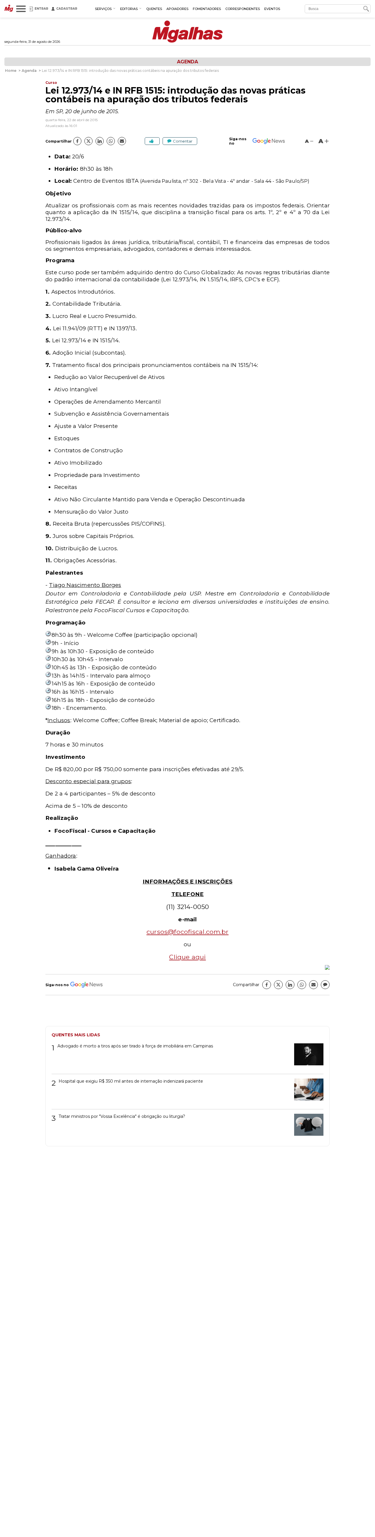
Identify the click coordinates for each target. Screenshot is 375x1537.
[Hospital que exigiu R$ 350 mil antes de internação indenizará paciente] (306, 1092)
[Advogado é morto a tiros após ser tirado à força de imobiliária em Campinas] (306, 1056)
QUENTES (154, 9)
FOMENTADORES (207, 9)
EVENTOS (272, 9)
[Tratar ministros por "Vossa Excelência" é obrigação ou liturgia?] (306, 1127)
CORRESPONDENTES (242, 9)
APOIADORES (177, 9)
